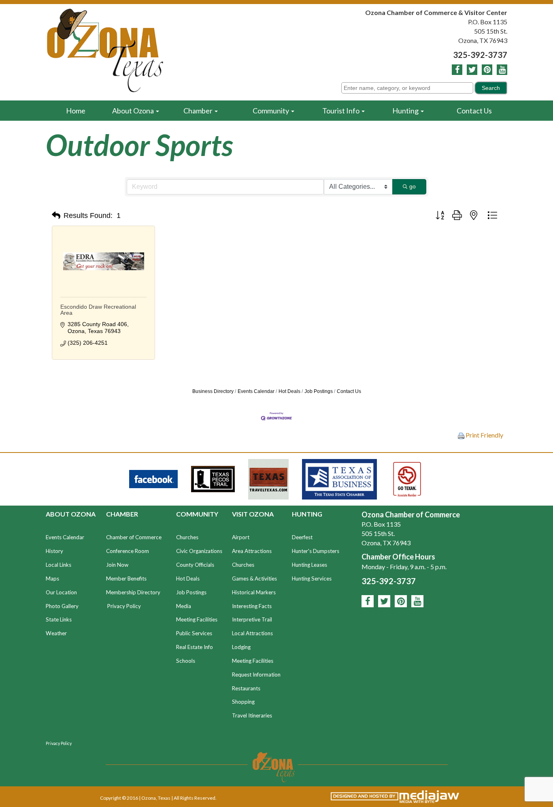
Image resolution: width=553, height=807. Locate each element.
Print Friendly (483, 435)
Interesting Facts (252, 606)
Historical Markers (254, 592)
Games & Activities (254, 578)
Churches (187, 537)
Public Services (194, 633)
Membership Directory (133, 592)
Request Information (256, 674)
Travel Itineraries (252, 715)
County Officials (195, 564)
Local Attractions (252, 633)
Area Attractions (252, 551)
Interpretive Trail (252, 619)
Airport (240, 537)
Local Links (58, 564)
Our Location (61, 592)
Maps (52, 578)
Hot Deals (289, 391)
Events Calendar (256, 391)
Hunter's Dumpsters (315, 551)
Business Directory (213, 391)
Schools (185, 661)
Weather (56, 633)
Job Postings (318, 391)
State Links (59, 619)
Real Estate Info (194, 647)
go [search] (412, 186)
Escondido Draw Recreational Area (98, 309)
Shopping (243, 701)
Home (75, 110)
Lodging (241, 647)
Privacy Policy (124, 606)
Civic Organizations (199, 551)
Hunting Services (312, 578)
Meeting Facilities (196, 619)
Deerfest (302, 537)
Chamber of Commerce (134, 537)
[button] (56, 215)
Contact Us (474, 110)
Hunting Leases (309, 564)
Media (183, 606)
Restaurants (246, 688)
